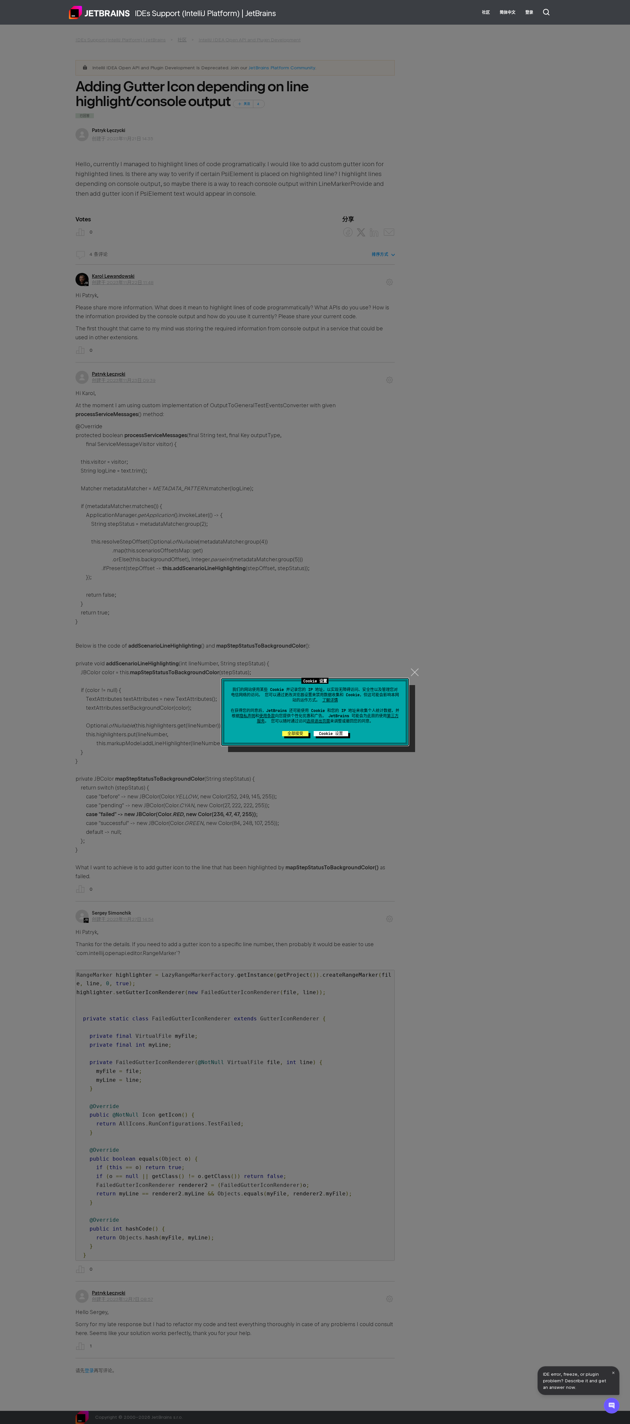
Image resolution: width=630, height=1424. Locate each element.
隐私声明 (247, 716)
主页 (99, 12)
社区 (486, 12)
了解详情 (330, 700)
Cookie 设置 (331, 733)
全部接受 (295, 733)
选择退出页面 (318, 721)
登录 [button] (529, 12)
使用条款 (267, 716)
